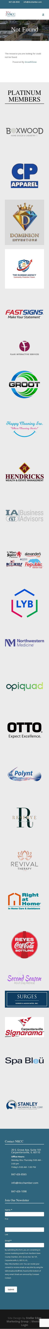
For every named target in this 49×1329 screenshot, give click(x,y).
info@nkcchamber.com (24, 1182)
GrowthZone (31, 62)
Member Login (31, 1323)
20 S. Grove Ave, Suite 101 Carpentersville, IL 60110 (26, 1151)
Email (8, 1240)
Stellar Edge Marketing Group (24, 1319)
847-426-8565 (19, 1174)
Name (8, 1209)
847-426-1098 (19, 1191)
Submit (11, 1289)
